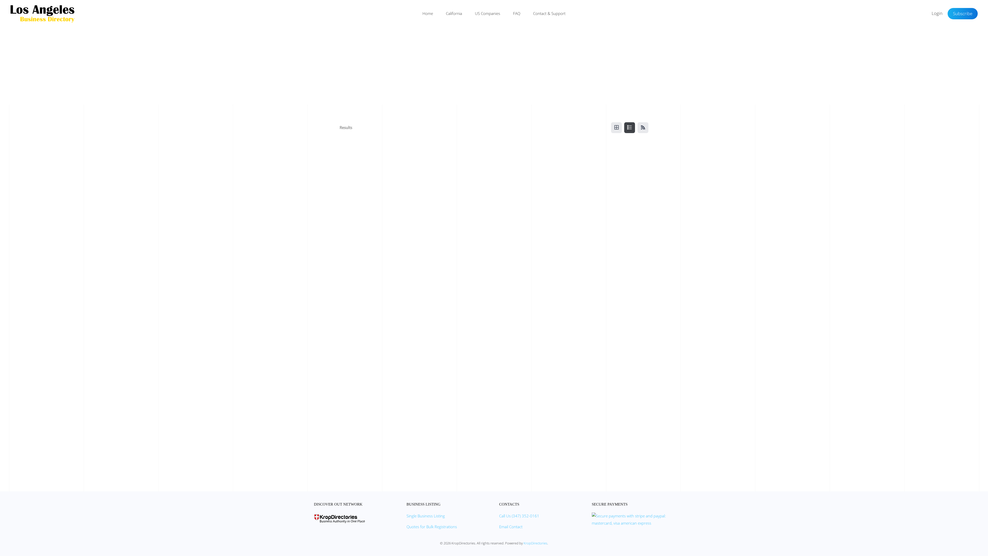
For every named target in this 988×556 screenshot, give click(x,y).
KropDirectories (535, 543)
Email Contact (511, 526)
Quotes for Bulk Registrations (432, 526)
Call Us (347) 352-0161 (519, 515)
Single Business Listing (426, 515)
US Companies (487, 13)
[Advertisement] (494, 66)
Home (427, 13)
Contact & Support (549, 13)
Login (937, 13)
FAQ (516, 13)
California (454, 13)
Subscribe (962, 13)
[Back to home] (42, 13)
